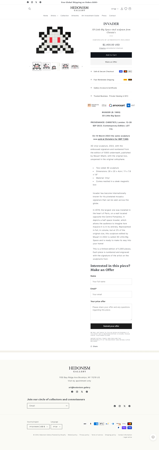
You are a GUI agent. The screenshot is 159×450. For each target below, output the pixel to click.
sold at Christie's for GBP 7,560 (113, 139)
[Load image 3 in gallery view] (65, 66)
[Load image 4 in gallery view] (75, 66)
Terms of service (97, 435)
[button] (29, 8)
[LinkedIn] (128, 105)
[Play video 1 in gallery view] (46, 66)
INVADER (111, 23)
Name (93, 276)
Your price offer (98, 301)
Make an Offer (111, 62)
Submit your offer (111, 326)
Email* (94, 288)
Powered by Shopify (59, 435)
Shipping (102, 48)
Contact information (125, 435)
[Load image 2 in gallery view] (56, 66)
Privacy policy (84, 435)
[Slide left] (29, 66)
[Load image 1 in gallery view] (37, 66)
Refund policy (72, 435)
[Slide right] (82, 66)
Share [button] (95, 346)
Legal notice (128, 437)
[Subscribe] (66, 405)
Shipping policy (110, 435)
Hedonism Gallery (45, 435)
